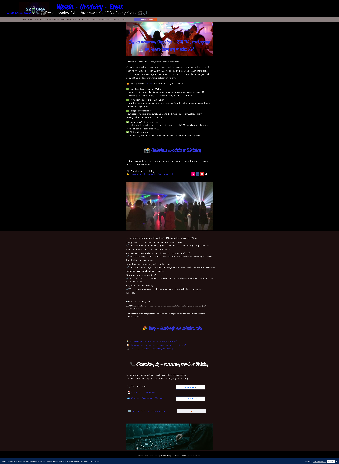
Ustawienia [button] (308, 461)
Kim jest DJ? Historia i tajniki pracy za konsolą (151, 348)
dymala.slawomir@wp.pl (167, 458)
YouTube (163, 174)
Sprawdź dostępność (143, 392)
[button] (63, 19)
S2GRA (150, 83)
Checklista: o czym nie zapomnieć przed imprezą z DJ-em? (158, 345)
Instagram (136, 174)
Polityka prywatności (93, 461)
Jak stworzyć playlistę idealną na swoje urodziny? (153, 341)
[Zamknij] (337, 461)
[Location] (191, 411)
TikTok (173, 174)
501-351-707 (180, 458)
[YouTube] (202, 174)
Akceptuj (330, 461)
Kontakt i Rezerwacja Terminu (147, 398)
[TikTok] (206, 174)
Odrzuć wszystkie (319, 461)
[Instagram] (193, 174)
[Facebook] (197, 174)
